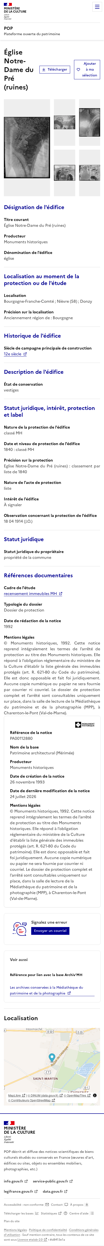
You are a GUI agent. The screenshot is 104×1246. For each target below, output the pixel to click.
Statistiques (49, 1213)
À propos (76, 1205)
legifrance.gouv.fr (18, 1191)
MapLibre (14, 1095)
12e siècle (12, 354)
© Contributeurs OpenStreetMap (29, 1100)
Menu (97, 7)
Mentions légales (15, 1230)
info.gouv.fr (13, 1181)
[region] (52, 1067)
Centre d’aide (79, 1213)
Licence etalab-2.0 (30, 1240)
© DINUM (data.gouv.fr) (43, 1095)
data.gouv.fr (53, 1191)
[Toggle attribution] (95, 1095)
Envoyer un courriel (50, 930)
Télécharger (57, 69)
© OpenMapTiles (75, 1095)
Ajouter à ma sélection (89, 69)
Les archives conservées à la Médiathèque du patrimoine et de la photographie (46, 990)
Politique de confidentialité (48, 1230)
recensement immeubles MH (30, 593)
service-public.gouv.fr (50, 1181)
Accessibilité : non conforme (24, 1205)
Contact (57, 1205)
